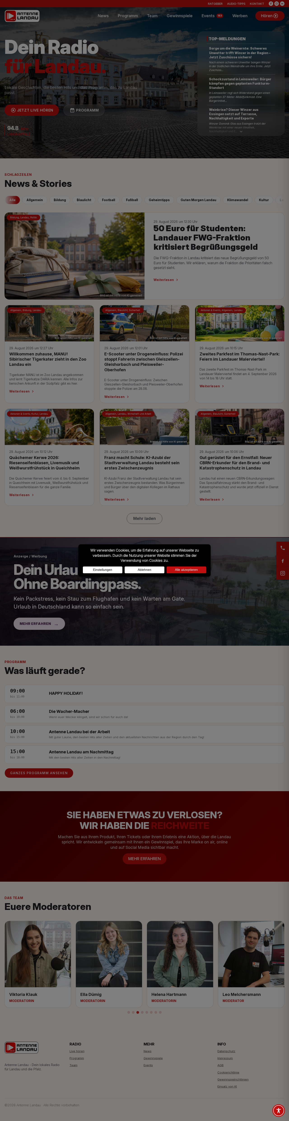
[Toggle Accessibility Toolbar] (278, 1110)
